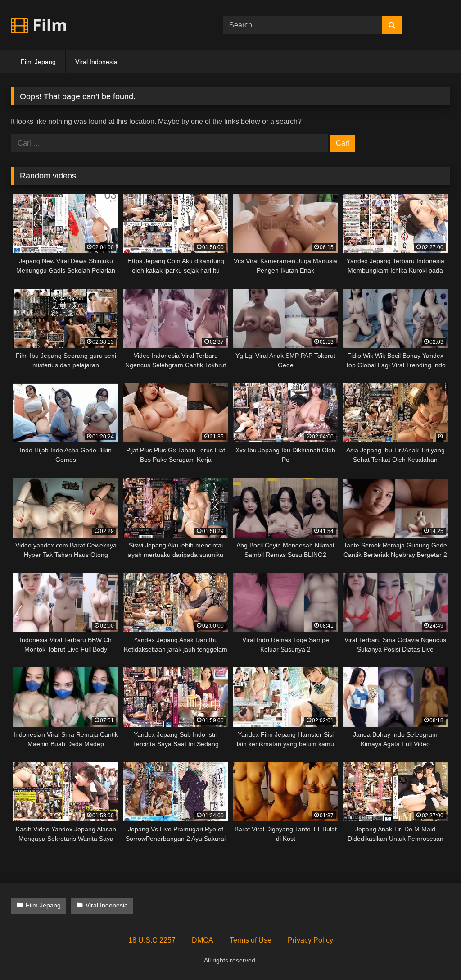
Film (47, 25)
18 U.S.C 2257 (152, 940)
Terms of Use (250, 940)
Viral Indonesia (96, 61)
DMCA (202, 940)
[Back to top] (433, 953)
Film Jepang (38, 61)
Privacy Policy (310, 940)
